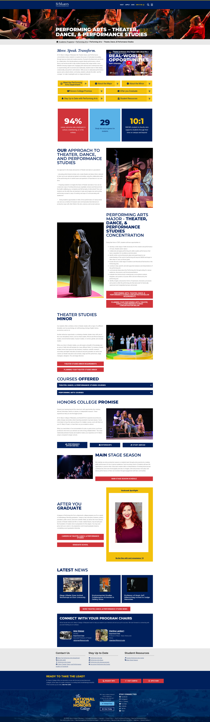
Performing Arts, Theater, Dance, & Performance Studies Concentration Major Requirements (129, 294)
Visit (122, 5)
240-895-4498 (61, 660)
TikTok (123, 708)
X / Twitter (124, 701)
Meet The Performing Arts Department (68, 658)
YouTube (124, 704)
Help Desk (136, 720)
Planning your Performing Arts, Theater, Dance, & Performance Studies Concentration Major (129, 303)
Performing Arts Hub (96, 658)
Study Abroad (139, 445)
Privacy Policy (109, 718)
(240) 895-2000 (107, 700)
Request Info (110, 681)
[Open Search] (148, 5)
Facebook (124, 697)
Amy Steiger (78, 631)
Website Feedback (145, 720)
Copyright (101, 718)
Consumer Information (91, 718)
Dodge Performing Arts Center (135, 658)
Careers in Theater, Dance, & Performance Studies (80, 537)
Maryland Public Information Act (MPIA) (121, 720)
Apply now (154, 681)
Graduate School (80, 545)
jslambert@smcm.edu (117, 640)
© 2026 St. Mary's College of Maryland (74, 718)
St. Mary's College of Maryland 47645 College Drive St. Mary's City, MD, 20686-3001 (107, 696)
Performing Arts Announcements (99, 662)
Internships (106, 445)
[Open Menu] (152, 5)
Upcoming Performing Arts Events (100, 664)
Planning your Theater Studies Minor (80, 370)
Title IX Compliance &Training (122, 718)
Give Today (108, 709)
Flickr (123, 711)
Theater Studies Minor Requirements (80, 364)
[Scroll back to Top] (206, 718)
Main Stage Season (132, 660)
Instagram (124, 699)
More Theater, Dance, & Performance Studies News (105, 609)
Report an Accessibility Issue (138, 718)
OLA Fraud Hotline (105, 720)
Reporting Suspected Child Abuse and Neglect (87, 720)
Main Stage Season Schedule (124, 479)
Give (132, 5)
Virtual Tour (108, 704)
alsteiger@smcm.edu (81, 640)
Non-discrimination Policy (67, 720)
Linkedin (123, 706)
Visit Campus (132, 681)
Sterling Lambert (116, 631)
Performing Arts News (96, 660)
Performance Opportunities (73, 445)
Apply (127, 5)
